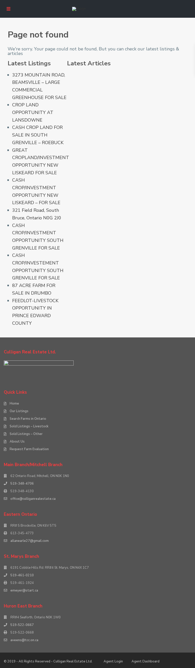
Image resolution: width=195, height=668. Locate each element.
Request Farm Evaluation (29, 449)
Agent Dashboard (145, 661)
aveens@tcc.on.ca (24, 640)
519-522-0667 (22, 625)
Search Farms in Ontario (28, 418)
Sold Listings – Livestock (29, 426)
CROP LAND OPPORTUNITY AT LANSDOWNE (32, 112)
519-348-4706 (22, 483)
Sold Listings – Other (26, 434)
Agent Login (113, 661)
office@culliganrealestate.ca (33, 499)
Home (14, 403)
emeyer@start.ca (24, 590)
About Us (17, 441)
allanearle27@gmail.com (29, 541)
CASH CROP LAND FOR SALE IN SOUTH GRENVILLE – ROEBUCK (37, 134)
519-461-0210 (22, 575)
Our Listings (19, 411)
